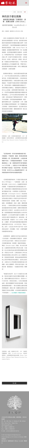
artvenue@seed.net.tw (12, 431)
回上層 (14, 383)
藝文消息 (20, 12)
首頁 (15, 12)
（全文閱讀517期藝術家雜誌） (19, 292)
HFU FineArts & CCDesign (17, 436)
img (9, 412)
